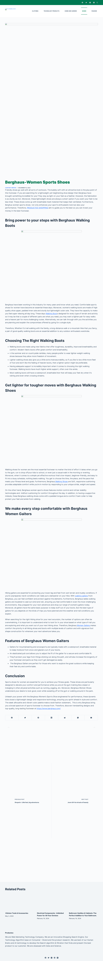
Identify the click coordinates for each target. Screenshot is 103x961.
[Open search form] (97, 2)
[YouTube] (94, 2)
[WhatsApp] (78, 717)
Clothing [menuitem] (35, 11)
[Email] (91, 717)
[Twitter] (86, 2)
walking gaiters (81, 596)
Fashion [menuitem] (94, 11)
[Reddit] (64, 717)
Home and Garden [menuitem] (71, 11)
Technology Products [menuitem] (51, 11)
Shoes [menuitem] (84, 11)
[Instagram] (90, 2)
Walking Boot (51, 314)
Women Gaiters (83, 625)
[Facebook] (82, 2)
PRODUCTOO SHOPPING (37, 208)
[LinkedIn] (51, 717)
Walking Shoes (61, 481)
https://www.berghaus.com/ (49, 708)
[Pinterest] (38, 717)
